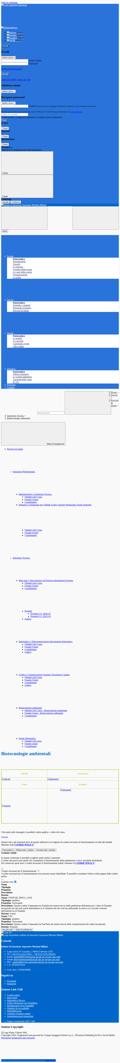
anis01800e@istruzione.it (37, 957)
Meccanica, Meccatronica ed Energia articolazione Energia (46, 580)
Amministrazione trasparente (20, 1016)
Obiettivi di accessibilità (18, 1008)
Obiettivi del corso (33, 741)
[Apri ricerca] (96, 218)
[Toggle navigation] (24, 218)
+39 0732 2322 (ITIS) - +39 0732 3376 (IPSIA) (33, 954)
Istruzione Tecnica (15, 415)
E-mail (32, 106)
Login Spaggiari (76, 112)
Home (114, 392)
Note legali (12, 998)
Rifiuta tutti (25, 850)
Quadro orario (31, 743)
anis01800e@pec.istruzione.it (38, 962)
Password (33, 63)
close (4, 231)
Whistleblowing (14, 1011)
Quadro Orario (31, 499)
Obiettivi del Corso (33, 497)
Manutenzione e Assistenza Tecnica (35, 494)
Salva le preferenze (24, 930)
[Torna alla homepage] (60, 205)
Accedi (5, 46)
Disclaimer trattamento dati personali (18, 1038)
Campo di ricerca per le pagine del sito (19, 413)
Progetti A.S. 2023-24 (40, 616)
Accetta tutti (46, 850)
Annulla (5, 202)
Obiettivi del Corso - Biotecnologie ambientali (46, 710)
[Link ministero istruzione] (14, 5)
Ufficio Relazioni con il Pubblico (22, 1003)
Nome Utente (35, 60)
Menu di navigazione (55, 444)
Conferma (16, 202)
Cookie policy (13, 995)
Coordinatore (31, 502)
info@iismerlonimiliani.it (37, 959)
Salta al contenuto (9, 2)
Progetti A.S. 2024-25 (40, 613)
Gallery (28, 619)
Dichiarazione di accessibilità (20, 1005)
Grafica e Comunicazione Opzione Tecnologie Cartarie (44, 674)
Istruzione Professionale (24, 471)
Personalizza (7, 850)
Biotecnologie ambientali (30, 708)
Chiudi (5, 128)
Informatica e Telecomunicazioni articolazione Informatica (46, 641)
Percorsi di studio (15, 449)
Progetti (28, 611)
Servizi (114, 395)
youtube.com (7, 882)
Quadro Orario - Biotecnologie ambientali (44, 713)
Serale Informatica (27, 738)
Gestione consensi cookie (18, 1013)
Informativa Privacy (16, 1000)
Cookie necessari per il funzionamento (19, 871)
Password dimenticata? (11, 69)
